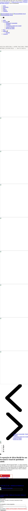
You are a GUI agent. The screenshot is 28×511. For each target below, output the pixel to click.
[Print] (0, 454)
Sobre (4, 5)
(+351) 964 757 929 (4, 485)
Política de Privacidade (14, 495)
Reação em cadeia (17, 439)
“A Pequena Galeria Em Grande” (14, 25)
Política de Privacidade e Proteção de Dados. (16, 508)
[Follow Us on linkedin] (1, 493)
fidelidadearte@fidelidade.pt (17, 485)
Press (4, 8)
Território (15, 435)
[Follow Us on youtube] (4, 493)
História (8, 32)
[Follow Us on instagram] (3, 493)
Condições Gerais (4, 495)
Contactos (5, 11)
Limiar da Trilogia (17, 438)
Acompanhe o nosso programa (7, 504)
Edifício (5, 9)
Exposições (5, 7)
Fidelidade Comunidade (18, 434)
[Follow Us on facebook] (0, 493)
